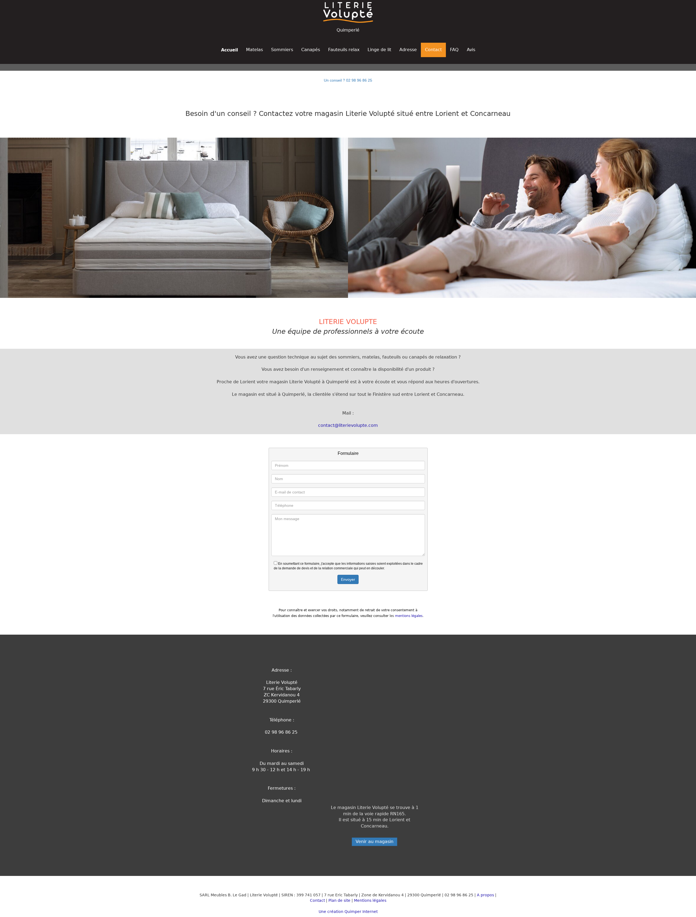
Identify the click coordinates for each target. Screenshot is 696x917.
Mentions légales (370, 900)
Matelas (254, 49)
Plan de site (339, 900)
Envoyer (348, 579)
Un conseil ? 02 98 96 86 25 (348, 80)
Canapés (310, 49)
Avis (471, 49)
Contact (433, 49)
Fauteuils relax (343, 49)
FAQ (454, 49)
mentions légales (408, 616)
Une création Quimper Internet (348, 911)
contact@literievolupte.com (348, 425)
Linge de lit (379, 49)
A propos (485, 895)
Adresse (408, 49)
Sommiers (282, 49)
